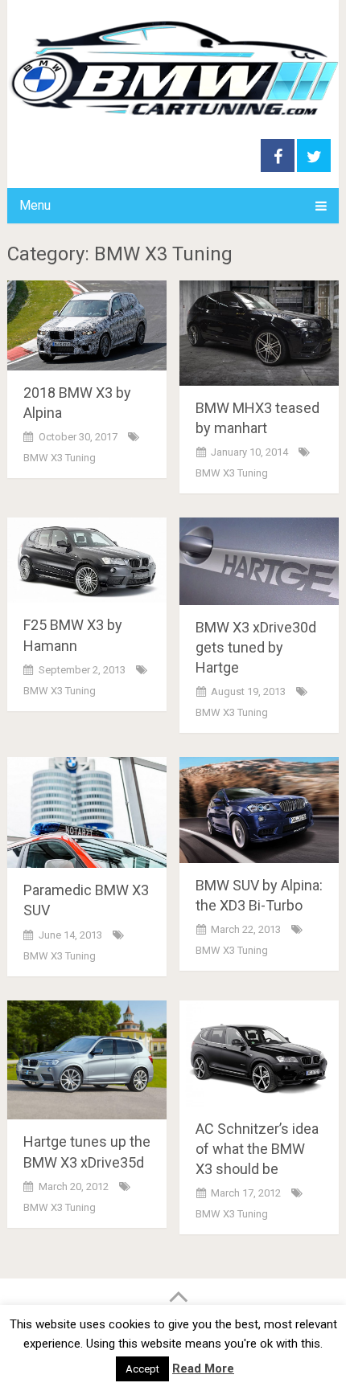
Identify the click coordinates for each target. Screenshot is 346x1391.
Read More (203, 1368)
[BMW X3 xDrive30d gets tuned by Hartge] (259, 561)
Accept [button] (142, 1369)
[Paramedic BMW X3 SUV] (87, 812)
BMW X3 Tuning (59, 458)
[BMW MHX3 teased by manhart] (259, 333)
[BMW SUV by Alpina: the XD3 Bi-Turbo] (259, 810)
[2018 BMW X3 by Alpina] (87, 325)
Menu (35, 205)
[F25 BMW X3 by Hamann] (87, 560)
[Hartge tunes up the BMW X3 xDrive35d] (87, 1060)
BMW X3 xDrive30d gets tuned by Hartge (256, 647)
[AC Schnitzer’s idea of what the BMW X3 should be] (259, 1053)
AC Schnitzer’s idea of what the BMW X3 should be (257, 1148)
